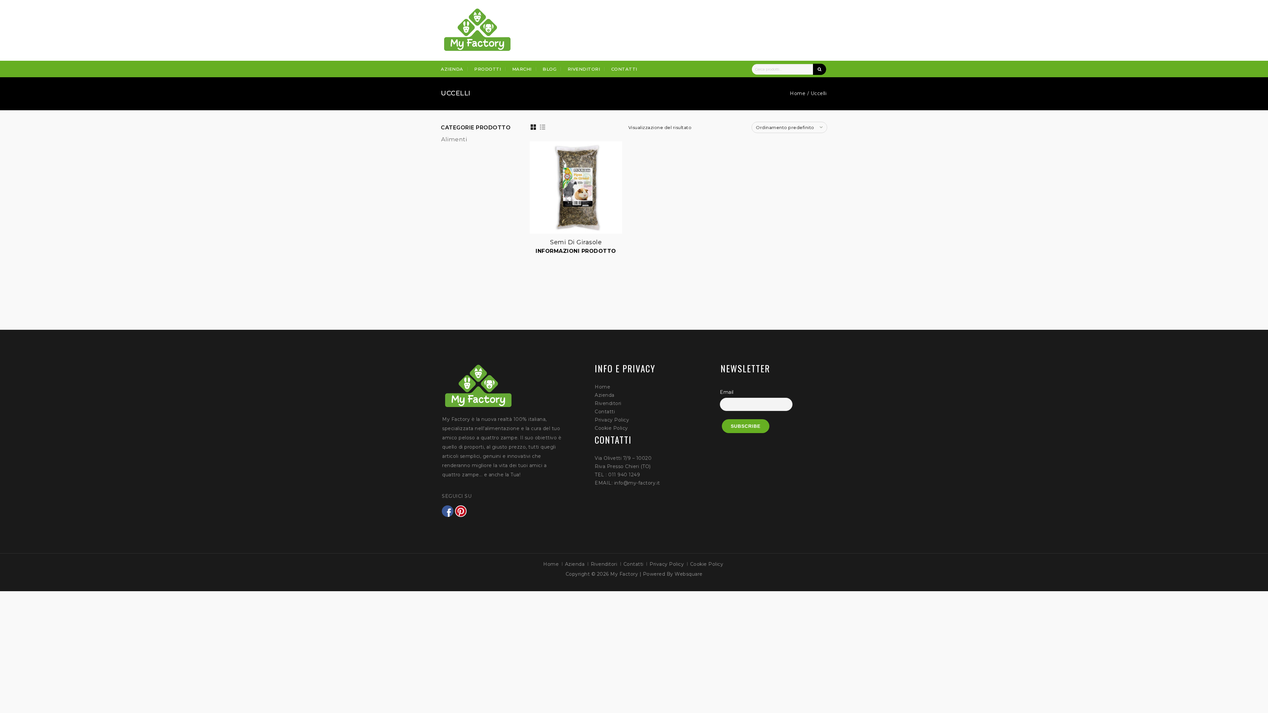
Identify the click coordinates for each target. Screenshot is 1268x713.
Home (797, 93)
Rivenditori (584, 69)
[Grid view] (533, 127)
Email (727, 392)
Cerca (819, 69)
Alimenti (454, 139)
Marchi (522, 69)
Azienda (452, 69)
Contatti (624, 69)
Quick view (530, 142)
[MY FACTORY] (477, 29)
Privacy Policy (612, 420)
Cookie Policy (611, 428)
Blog (549, 69)
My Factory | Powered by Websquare (656, 574)
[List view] (542, 127)
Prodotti (487, 69)
